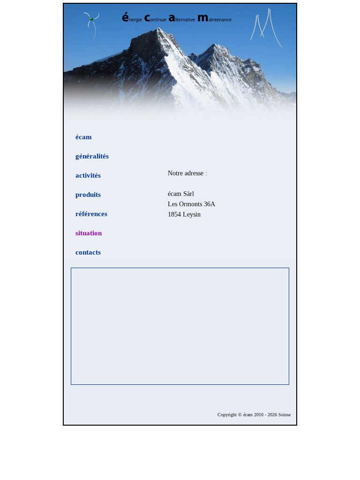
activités (88, 175)
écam (83, 137)
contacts (88, 252)
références (91, 214)
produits (88, 194)
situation (88, 233)
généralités (92, 156)
